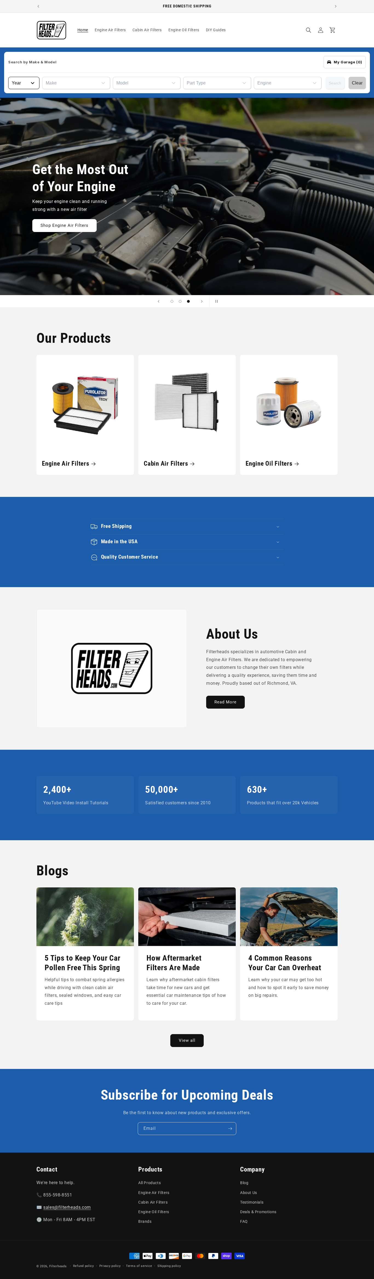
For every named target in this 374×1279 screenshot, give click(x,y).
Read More (225, 702)
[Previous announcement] (38, 6)
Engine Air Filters (65, 463)
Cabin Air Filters (166, 463)
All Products (149, 1183)
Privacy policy (110, 1266)
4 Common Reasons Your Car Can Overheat (284, 962)
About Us (248, 1192)
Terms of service (139, 1266)
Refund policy (83, 1266)
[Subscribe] (230, 1128)
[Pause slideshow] (215, 301)
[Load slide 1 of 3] (172, 301)
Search (335, 83)
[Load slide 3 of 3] (188, 301)
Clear (357, 83)
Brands (145, 1221)
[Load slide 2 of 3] (180, 301)
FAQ (244, 1221)
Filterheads (58, 1266)
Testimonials (251, 1202)
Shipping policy (169, 1266)
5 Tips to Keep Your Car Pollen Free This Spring (82, 962)
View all (187, 1040)
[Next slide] (202, 301)
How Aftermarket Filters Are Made (174, 962)
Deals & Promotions (258, 1212)
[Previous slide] (159, 301)
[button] (309, 30)
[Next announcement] (336, 6)
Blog (244, 1183)
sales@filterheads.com (67, 1207)
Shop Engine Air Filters (64, 225)
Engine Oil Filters (269, 463)
